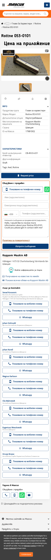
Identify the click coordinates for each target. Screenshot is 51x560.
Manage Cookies (30, 546)
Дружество (7, 524)
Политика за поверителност (16, 240)
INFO (4, 106)
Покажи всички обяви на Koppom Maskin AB (26, 280)
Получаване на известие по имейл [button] (22, 276)
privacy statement (10, 548)
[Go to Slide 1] (25, 87)
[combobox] (4, 214)
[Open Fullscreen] (47, 78)
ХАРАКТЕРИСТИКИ (12, 149)
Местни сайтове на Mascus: (19, 519)
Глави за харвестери (22, 23)
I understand (26, 554)
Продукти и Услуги (10, 529)
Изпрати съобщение (25, 246)
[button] (25, 64)
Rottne (38, 23)
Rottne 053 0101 (10, 27)
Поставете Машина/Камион (47, 4)
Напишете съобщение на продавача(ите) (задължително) (25, 220)
